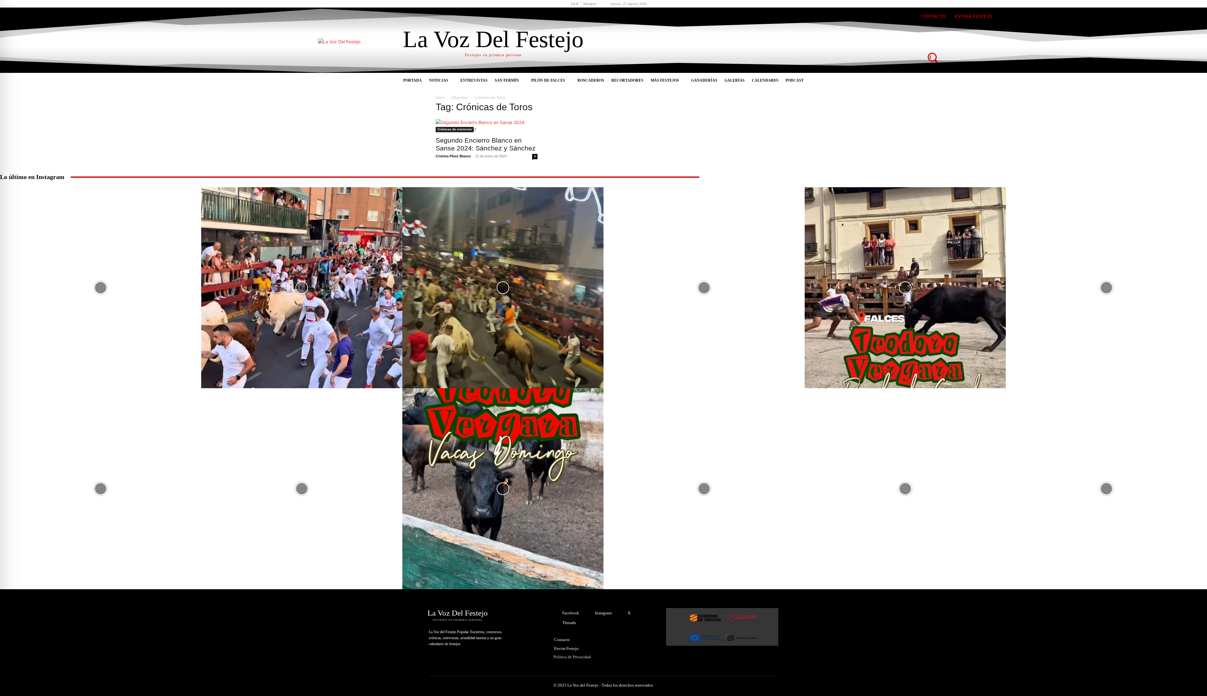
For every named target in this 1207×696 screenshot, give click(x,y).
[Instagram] (860, 18)
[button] (932, 57)
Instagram (603, 613)
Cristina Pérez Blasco (453, 156)
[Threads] (894, 18)
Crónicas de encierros (455, 129)
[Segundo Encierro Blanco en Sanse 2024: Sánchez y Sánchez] (486, 125)
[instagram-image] (100, 287)
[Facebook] (842, 18)
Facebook (570, 613)
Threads (569, 622)
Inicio (440, 97)
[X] (877, 18)
